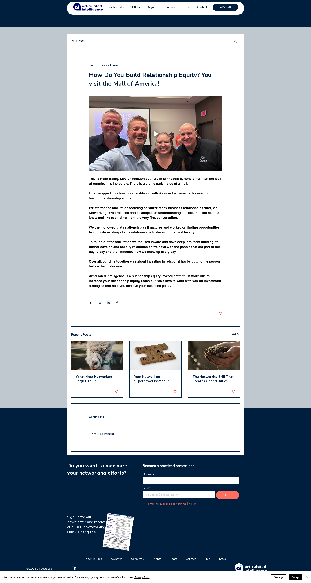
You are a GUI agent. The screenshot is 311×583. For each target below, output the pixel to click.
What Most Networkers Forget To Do (94, 378)
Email (146, 488)
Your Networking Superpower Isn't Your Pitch (151, 378)
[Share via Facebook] (90, 302)
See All (236, 333)
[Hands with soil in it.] (214, 355)
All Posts (78, 41)
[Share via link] (117, 302)
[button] (235, 41)
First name (149, 474)
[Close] (307, 577)
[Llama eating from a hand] (97, 355)
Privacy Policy (142, 577)
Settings (278, 577)
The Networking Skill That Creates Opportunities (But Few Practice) (213, 378)
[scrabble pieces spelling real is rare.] (155, 355)
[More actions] (220, 65)
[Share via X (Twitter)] (99, 302)
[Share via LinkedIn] (108, 302)
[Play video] (155, 133)
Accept (295, 577)
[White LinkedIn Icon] (74, 568)
